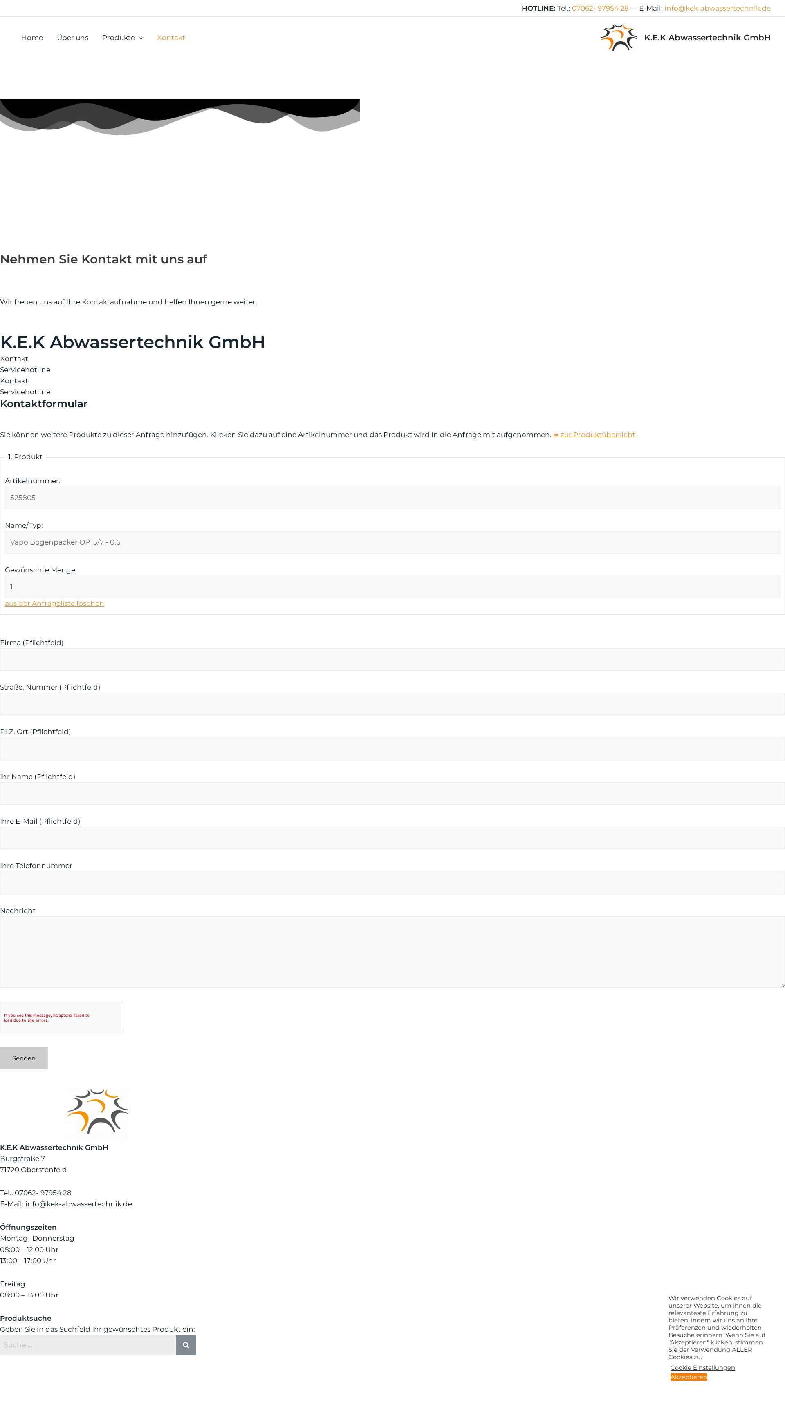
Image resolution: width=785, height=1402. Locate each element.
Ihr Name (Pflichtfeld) (38, 776)
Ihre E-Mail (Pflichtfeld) (40, 821)
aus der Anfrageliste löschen (54, 603)
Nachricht (18, 910)
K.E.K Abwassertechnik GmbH (707, 37)
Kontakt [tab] (14, 359)
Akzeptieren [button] (689, 1377)
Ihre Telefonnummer (36, 866)
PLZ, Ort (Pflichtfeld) (35, 732)
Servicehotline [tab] (25, 370)
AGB (499, 1384)
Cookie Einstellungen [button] (703, 1367)
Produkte (118, 37)
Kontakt (171, 37)
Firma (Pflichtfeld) (32, 642)
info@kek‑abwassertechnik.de (717, 8)
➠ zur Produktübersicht (594, 435)
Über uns (72, 37)
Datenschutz (463, 1384)
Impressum (416, 1384)
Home (32, 37)
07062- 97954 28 (600, 8)
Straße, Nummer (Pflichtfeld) (50, 687)
